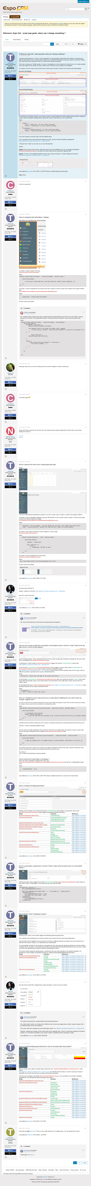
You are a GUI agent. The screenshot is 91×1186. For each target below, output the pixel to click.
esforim (29, 607)
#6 (85, 427)
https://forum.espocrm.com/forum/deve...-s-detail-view (34, 155)
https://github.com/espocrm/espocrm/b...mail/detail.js (50, 591)
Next (85, 1162)
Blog (56, 1170)
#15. (83, 1150)
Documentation (20, 1170)
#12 (85, 911)
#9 (85, 642)
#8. (84, 617)
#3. (84, 312)
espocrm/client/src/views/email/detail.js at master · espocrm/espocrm (50, 626)
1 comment (27, 308)
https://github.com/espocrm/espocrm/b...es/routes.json (34, 1071)
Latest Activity (16, 39)
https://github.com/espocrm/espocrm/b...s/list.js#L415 (34, 664)
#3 (85, 214)
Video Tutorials (42, 1170)
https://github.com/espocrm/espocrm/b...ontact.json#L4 (34, 141)
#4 (85, 363)
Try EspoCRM (15, 17)
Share (11, 75)
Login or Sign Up (82, 1)
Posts (7, 39)
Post (11, 78)
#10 (85, 783)
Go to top (83, 1170)
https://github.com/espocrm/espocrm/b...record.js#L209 (34, 670)
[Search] (86, 9)
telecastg (29, 171)
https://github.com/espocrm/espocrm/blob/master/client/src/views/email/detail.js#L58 (57, 627)
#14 (85, 1043)
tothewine (30, 1134)
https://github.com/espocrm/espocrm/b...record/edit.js (67, 685)
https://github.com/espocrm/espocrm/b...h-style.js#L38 (68, 1028)
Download (51, 1170)
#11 (85, 863)
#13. (83, 1016)
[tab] (7, 39)
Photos (27, 39)
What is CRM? (10, 1170)
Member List (27, 19)
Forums (5, 17)
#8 (85, 585)
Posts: (6, 72)
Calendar (34, 19)
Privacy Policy (74, 1170)
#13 (85, 982)
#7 (85, 461)
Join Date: (7, 71)
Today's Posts (7, 19)
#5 (85, 394)
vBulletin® (45, 1177)
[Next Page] (73, 44)
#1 (85, 53)
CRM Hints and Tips (31, 1170)
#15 (85, 1128)
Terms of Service (64, 1170)
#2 (85, 181)
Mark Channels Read (17, 19)
